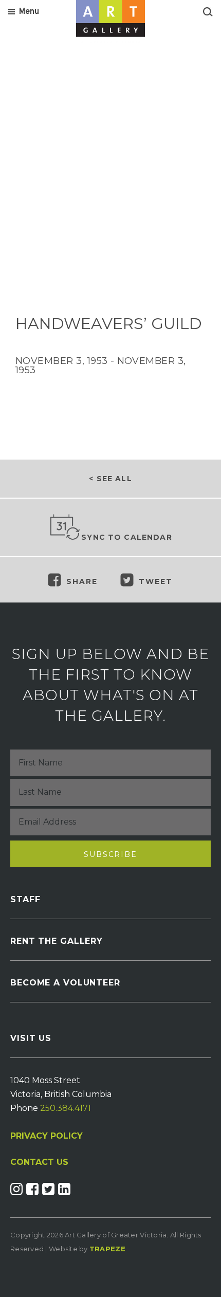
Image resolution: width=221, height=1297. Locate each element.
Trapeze (107, 1249)
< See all (110, 478)
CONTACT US (39, 1162)
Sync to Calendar (126, 537)
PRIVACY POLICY (46, 1136)
